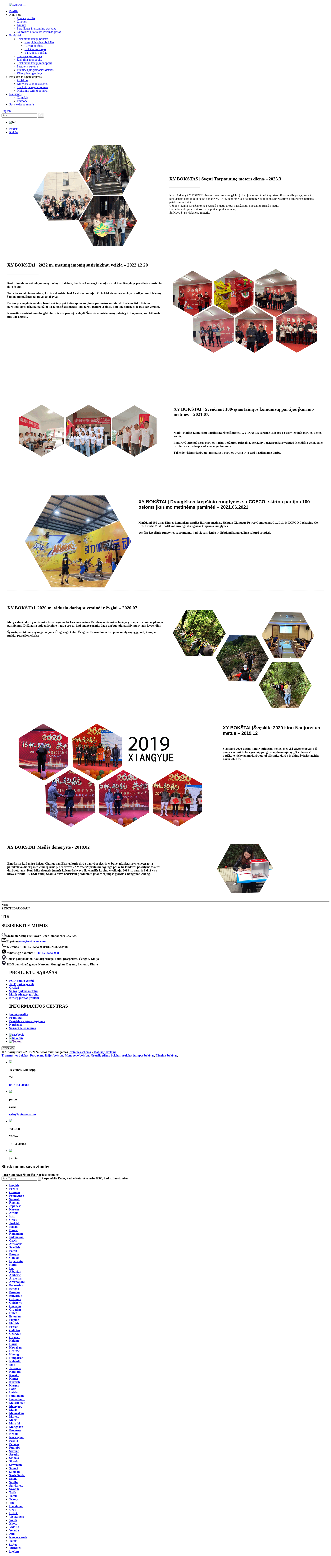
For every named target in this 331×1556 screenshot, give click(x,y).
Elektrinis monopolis (29, 59)
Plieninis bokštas (166, 1055)
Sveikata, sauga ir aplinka (32, 87)
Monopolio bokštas (77, 1055)
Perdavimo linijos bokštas (46, 1055)
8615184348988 (19, 1084)
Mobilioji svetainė (104, 1052)
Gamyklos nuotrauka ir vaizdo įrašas (39, 32)
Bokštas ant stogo (35, 49)
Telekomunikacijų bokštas (32, 38)
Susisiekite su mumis (21, 104)
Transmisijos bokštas (29, 56)
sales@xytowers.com (32, 941)
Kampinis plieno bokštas (39, 42)
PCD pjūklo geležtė (21, 980)
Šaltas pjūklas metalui (23, 991)
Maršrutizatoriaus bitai (24, 994)
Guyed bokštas (34, 45)
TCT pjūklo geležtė (21, 984)
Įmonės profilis (26, 18)
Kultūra (21, 25)
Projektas (22, 80)
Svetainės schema (80, 1052)
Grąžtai (14, 987)
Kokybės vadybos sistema (32, 83)
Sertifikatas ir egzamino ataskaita (36, 28)
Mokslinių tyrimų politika (32, 90)
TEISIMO (8, 1048)
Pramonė (22, 101)
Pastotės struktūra (27, 66)
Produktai (15, 35)
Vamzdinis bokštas (36, 52)
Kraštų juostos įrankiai (24, 998)
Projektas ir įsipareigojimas (27, 1021)
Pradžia (13, 11)
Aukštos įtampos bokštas (138, 1055)
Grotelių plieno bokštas (106, 1055)
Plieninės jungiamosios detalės (35, 70)
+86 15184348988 (47, 953)
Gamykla (22, 97)
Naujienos (15, 94)
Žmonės (22, 21)
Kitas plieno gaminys (29, 73)
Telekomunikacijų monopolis (34, 63)
